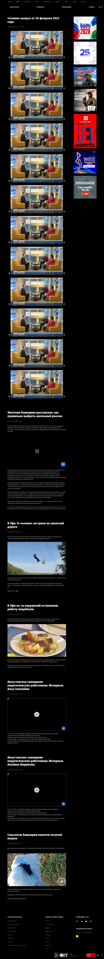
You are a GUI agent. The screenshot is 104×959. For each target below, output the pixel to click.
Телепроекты (40, 7)
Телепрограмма (66, 7)
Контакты (10, 942)
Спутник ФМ (26, 1)
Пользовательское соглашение (16, 945)
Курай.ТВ (83, 1)
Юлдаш (37, 1)
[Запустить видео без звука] (63, 728)
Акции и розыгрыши (13, 924)
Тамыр (66, 1)
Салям (74, 1)
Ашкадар (57, 1)
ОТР (47, 949)
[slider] (29, 57)
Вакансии (10, 938)
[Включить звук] (63, 464)
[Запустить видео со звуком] (36, 714)
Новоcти (9, 1)
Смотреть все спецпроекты (84, 932)
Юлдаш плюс (47, 1)
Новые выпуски (14, 7)
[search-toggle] (102, 7)
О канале (91, 7)
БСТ (18, 1)
